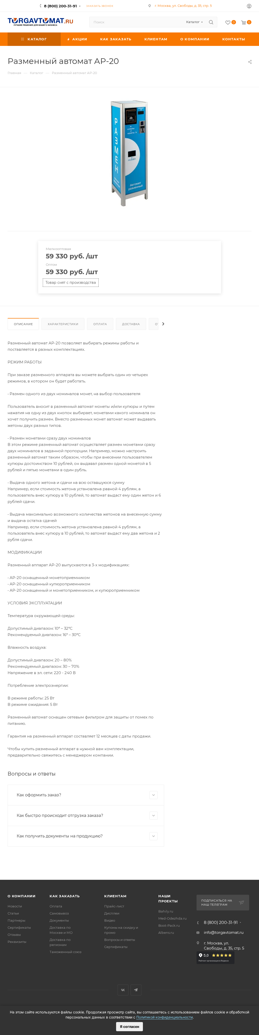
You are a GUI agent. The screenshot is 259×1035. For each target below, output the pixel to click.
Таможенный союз (65, 952)
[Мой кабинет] (249, 7)
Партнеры (16, 920)
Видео (109, 920)
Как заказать (65, 896)
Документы (59, 920)
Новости (15, 906)
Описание (23, 324)
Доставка (131, 324)
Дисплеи (111, 913)
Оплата (100, 324)
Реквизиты (17, 942)
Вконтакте (123, 990)
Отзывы (14, 935)
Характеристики (63, 324)
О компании (22, 896)
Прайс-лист (114, 906)
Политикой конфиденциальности (164, 1017)
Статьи (13, 913)
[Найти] (211, 22)
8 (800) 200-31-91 (60, 6)
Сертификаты (19, 927)
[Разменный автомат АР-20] (129, 153)
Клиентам (115, 896)
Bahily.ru (165, 911)
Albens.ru (166, 933)
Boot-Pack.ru (169, 925)
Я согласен (129, 1026)
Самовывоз (59, 913)
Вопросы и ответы (119, 940)
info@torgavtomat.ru (224, 932)
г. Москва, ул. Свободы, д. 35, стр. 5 (183, 6)
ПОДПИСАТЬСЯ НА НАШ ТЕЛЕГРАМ (216, 902)
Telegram (136, 990)
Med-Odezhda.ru (172, 918)
